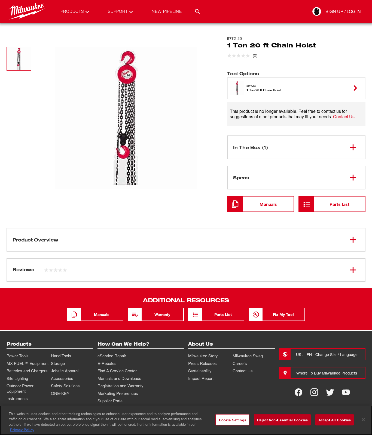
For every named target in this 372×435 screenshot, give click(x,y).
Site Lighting (17, 378)
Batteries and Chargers (27, 370)
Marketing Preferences (117, 393)
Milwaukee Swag (248, 355)
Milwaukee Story (203, 355)
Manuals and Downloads (119, 378)
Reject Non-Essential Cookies (282, 419)
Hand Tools (61, 355)
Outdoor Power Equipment (20, 388)
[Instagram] (314, 392)
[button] (19, 59)
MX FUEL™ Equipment (27, 363)
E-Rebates (107, 363)
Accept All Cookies (334, 419)
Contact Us (344, 116)
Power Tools (18, 355)
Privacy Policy (22, 429)
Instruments (17, 398)
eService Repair (111, 355)
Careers (240, 363)
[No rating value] (240, 56)
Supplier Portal (110, 400)
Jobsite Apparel (64, 370)
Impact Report (201, 378)
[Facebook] (298, 392)
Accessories (62, 378)
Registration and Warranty (120, 385)
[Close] (363, 419)
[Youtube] (345, 392)
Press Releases (202, 363)
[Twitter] (330, 392)
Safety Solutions (65, 385)
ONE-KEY (60, 393)
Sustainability (200, 370)
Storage (58, 363)
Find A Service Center (117, 370)
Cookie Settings (232, 419)
